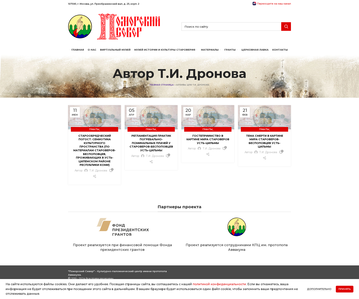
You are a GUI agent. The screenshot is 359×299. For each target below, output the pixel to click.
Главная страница (162, 84)
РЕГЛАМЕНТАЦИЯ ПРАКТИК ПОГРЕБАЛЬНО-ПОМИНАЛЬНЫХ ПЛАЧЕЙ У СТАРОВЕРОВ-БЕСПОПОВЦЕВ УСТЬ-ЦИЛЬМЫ (151, 143)
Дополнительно (319, 288)
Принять (344, 289)
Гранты (94, 129)
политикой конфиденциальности (219, 284)
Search (286, 26)
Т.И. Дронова (202, 73)
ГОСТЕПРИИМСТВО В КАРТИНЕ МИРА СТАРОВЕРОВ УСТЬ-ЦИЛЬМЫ (207, 139)
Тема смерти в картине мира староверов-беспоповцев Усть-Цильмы (264, 141)
